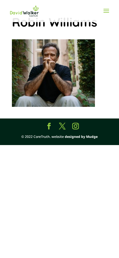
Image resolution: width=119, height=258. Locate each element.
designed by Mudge (81, 136)
